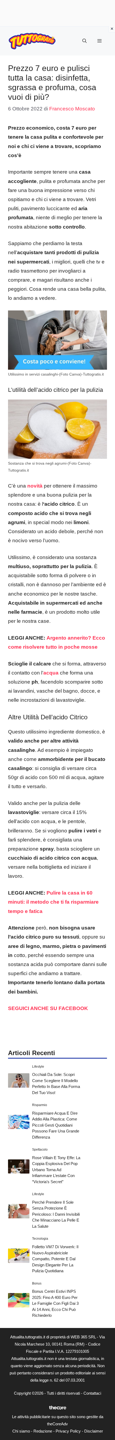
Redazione (42, 1431)
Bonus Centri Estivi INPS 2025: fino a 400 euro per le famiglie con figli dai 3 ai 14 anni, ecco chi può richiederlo (55, 1303)
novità (35, 486)
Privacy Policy (68, 1431)
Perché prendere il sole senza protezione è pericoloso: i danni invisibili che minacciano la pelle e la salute (56, 1214)
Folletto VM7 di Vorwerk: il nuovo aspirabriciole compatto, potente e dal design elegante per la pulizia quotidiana (55, 1258)
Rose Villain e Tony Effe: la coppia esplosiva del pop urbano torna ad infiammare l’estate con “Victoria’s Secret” (56, 1169)
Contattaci (92, 1393)
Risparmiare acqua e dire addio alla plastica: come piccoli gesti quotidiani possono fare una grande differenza (55, 1125)
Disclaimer (93, 1431)
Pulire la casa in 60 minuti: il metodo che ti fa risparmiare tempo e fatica (53, 902)
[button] (84, 41)
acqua (51, 673)
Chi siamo (21, 1431)
